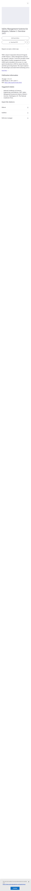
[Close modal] (27, 3)
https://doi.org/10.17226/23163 (13, 82)
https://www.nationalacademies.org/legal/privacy (14, 884)
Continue (15, 888)
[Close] (28, 881)
